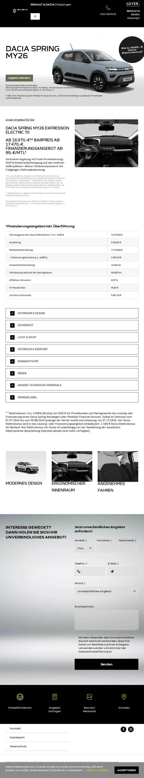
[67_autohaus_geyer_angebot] (54, 695)
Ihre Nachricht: (84, 606)
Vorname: (104, 540)
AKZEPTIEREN (126, 770)
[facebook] (123, 729)
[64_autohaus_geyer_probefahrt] (20, 695)
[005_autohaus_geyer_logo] (133, 3)
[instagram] (131, 729)
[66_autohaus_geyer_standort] (123, 695)
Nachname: (127, 540)
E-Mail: (113, 563)
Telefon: (81, 563)
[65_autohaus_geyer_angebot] (89, 695)
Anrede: (81, 540)
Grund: (80, 583)
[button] (77, 143)
